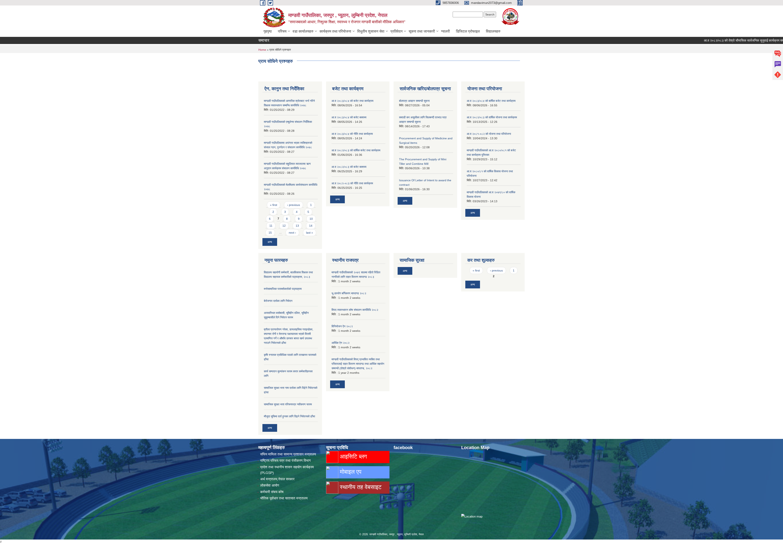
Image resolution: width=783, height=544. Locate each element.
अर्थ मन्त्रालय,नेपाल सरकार (277, 479)
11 (270, 225)
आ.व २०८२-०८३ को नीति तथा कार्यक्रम (352, 183)
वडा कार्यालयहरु (303, 31)
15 (270, 232)
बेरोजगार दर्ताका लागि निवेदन (278, 300)
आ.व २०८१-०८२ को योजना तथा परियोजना (489, 133)
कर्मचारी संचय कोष (271, 492)
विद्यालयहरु (493, 31)
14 (310, 225)
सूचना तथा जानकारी (422, 31)
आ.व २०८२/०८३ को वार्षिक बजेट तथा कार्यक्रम (356, 150)
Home (262, 49)
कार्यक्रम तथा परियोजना (335, 31)
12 (284, 225)
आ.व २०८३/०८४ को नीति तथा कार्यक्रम (352, 133)
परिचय (282, 31)
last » (309, 232)
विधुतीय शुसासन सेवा (370, 31)
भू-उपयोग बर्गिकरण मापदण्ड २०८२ (349, 293)
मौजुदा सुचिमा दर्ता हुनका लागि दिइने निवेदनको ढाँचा (289, 416)
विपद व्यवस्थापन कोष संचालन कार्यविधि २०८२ (355, 309)
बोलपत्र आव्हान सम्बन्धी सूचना (414, 100)
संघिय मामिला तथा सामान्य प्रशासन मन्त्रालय (288, 454)
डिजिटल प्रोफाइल (468, 31)
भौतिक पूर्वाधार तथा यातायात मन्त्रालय (283, 498)
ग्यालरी (445, 31)
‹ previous (293, 205)
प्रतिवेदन (396, 31)
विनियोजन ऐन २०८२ (342, 326)
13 (297, 225)
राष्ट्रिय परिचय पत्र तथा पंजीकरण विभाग (285, 461)
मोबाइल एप (349, 472)
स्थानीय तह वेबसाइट (360, 487)
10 (311, 218)
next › (292, 232)
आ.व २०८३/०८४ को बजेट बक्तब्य (349, 117)
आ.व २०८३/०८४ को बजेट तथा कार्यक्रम (352, 100)
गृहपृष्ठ (267, 31)
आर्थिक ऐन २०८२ (340, 342)
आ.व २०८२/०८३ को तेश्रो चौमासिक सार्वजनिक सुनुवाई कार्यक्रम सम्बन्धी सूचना (731, 40)
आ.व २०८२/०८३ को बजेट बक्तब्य (349, 166)
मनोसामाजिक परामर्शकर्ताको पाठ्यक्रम (283, 288)
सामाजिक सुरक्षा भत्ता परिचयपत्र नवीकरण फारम (288, 404)
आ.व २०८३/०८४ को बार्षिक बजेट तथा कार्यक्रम (491, 100)
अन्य (270, 242)
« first (273, 205)
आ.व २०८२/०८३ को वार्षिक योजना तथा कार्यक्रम (492, 117)
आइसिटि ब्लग (352, 456)
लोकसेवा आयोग (269, 485)
